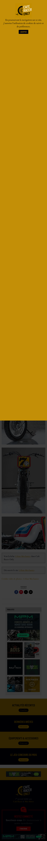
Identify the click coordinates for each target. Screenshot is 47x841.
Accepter (23, 32)
